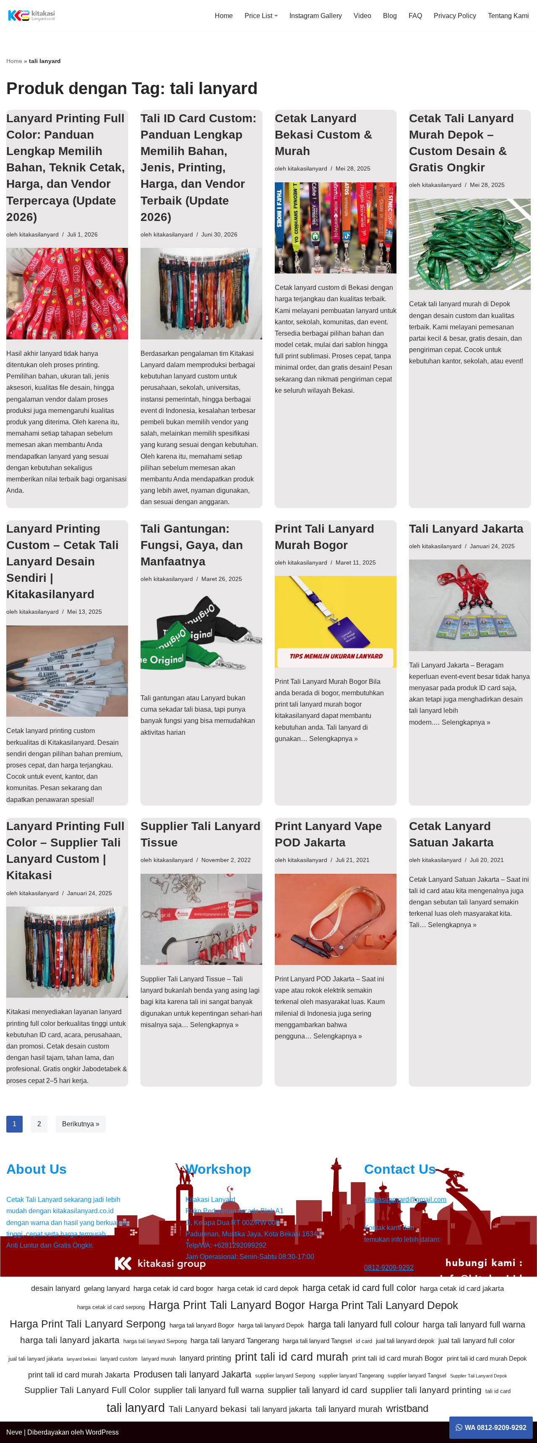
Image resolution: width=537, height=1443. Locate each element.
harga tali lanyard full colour (363, 1324)
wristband (407, 1408)
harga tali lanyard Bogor (201, 1325)
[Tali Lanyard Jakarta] (470, 605)
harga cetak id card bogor (173, 1289)
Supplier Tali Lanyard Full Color (87, 1390)
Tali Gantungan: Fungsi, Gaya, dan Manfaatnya (192, 545)
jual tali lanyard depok (405, 1340)
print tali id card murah (291, 1357)
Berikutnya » (80, 1124)
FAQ (415, 15)
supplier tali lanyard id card (317, 1390)
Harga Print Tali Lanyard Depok (383, 1305)
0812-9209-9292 (389, 1267)
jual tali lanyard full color (476, 1341)
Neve (14, 1432)
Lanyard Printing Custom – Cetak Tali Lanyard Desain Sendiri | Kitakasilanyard (62, 561)
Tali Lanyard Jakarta (466, 528)
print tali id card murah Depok (487, 1358)
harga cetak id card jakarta (462, 1289)
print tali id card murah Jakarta (79, 1375)
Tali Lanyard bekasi (208, 1409)
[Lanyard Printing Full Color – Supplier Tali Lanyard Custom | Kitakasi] (67, 952)
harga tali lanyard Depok (271, 1325)
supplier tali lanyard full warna (209, 1390)
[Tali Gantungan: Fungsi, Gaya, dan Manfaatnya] (201, 638)
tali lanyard (136, 1407)
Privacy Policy (455, 15)
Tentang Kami (508, 15)
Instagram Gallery (315, 15)
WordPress (102, 1432)
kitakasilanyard (39, 234)
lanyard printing (205, 1358)
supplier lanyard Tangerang (351, 1375)
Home (224, 15)
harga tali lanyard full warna (474, 1324)
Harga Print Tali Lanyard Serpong (88, 1324)
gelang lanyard (107, 1289)
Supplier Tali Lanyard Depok (478, 1375)
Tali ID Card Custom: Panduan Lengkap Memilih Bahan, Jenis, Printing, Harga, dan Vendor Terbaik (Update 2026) (198, 167)
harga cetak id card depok (258, 1289)
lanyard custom (119, 1359)
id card (364, 1341)
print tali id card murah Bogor (397, 1358)
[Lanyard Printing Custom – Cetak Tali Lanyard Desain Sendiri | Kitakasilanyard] (67, 671)
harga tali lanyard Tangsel (317, 1340)
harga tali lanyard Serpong (155, 1341)
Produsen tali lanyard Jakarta (192, 1374)
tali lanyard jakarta (281, 1409)
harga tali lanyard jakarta (70, 1340)
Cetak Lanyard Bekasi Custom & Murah (323, 135)
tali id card (498, 1391)
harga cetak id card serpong (111, 1307)
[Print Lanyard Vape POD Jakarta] (335, 919)
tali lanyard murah (348, 1409)
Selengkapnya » (333, 738)
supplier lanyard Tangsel (417, 1375)
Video (362, 15)
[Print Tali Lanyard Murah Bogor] (335, 622)
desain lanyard (55, 1288)
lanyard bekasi (81, 1359)
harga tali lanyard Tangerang (234, 1341)
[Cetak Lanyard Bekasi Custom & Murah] (335, 228)
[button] (276, 15)
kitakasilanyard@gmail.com (405, 1199)
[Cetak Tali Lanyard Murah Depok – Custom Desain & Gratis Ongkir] (470, 244)
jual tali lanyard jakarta (35, 1359)
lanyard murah (158, 1359)
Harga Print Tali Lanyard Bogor (227, 1305)
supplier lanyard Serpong (285, 1375)
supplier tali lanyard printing (426, 1390)
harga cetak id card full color (359, 1288)
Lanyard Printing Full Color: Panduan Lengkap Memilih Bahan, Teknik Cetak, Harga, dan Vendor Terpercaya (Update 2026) (65, 167)
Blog (390, 15)
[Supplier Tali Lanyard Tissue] (201, 919)
